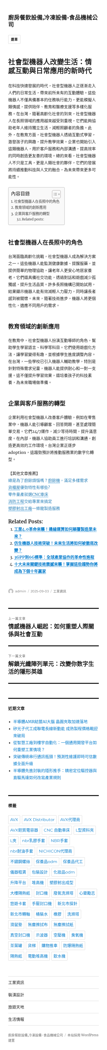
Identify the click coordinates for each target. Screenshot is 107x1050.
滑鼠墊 (16, 924)
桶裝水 (42, 914)
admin (20, 591)
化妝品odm (64, 872)
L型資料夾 (85, 830)
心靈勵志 (87, 893)
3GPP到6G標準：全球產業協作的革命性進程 (54, 557)
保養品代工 (73, 861)
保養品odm (46, 861)
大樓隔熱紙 (20, 893)
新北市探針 (67, 903)
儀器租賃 (18, 872)
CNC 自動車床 (57, 830)
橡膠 (57, 914)
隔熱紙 (16, 956)
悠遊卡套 (18, 903)
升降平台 (18, 882)
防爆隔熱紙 (73, 945)
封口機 (42, 893)
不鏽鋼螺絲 (20, 861)
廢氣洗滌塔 (63, 893)
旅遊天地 (16, 1007)
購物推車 (49, 945)
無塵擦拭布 (38, 924)
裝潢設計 (16, 995)
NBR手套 (59, 840)
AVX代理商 (70, 819)
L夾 (13, 840)
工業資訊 (59, 591)
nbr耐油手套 (21, 851)
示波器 (42, 935)
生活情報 (16, 1019)
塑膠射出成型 (61, 882)
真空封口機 (20, 935)
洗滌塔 (73, 914)
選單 (14, 39)
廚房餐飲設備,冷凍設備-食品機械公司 (35, 1035)
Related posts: (33, 219)
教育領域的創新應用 (30, 207)
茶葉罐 (16, 945)
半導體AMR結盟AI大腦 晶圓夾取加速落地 (50, 721)
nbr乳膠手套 (33, 840)
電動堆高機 (38, 956)
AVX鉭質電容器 (24, 830)
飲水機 (59, 956)
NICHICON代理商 (55, 851)
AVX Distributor (39, 819)
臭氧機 (77, 935)
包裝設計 (40, 872)
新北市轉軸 (20, 914)
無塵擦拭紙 (63, 924)
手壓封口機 (42, 903)
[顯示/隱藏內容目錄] (53, 194)
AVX (14, 819)
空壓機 (59, 935)
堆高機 (38, 882)
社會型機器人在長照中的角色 (36, 201)
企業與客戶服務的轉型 (32, 213)
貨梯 (32, 945)
